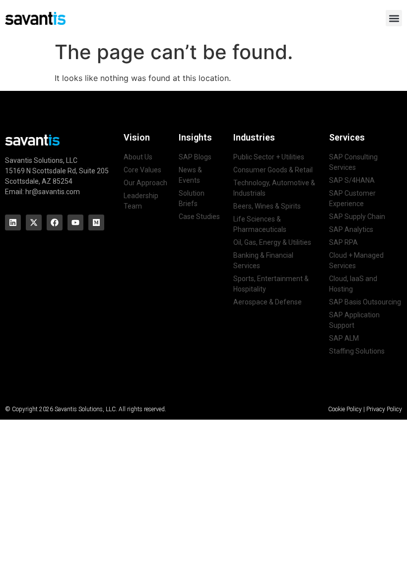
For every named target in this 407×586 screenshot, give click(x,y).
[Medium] (96, 222)
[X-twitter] (34, 222)
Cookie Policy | (347, 409)
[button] (394, 18)
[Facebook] (55, 222)
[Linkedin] (13, 222)
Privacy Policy (384, 409)
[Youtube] (75, 222)
